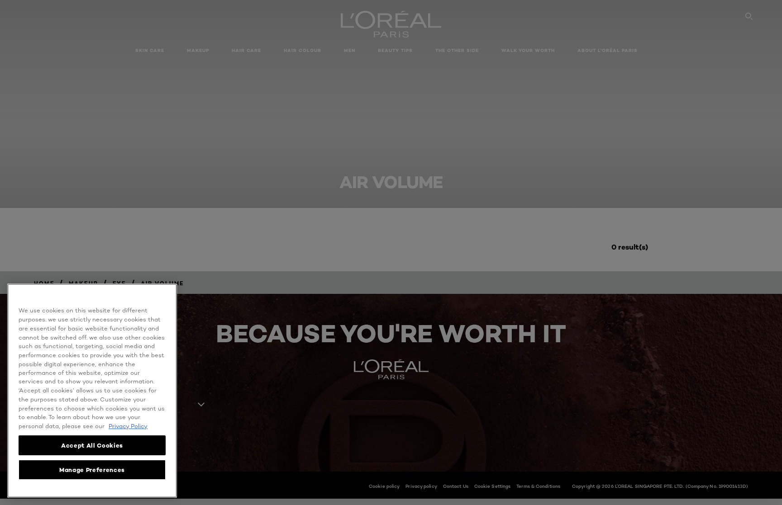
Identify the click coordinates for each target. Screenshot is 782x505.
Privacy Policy (128, 425)
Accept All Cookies (92, 445)
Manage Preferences (92, 469)
